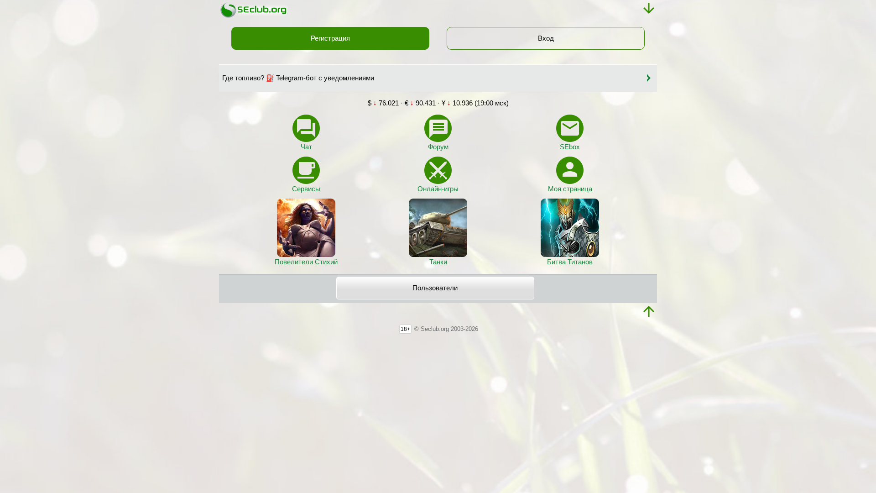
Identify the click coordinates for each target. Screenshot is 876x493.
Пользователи (435, 288)
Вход (546, 38)
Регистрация (330, 38)
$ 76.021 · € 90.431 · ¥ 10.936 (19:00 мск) (438, 103)
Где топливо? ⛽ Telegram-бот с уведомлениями (298, 78)
